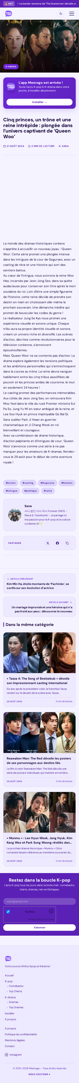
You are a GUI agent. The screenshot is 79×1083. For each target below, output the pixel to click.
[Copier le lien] (67, 543)
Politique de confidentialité (21, 1034)
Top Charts (15, 991)
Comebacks (16, 986)
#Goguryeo (47, 482)
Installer (9, 1013)
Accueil (9, 975)
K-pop (9, 981)
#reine (48, 490)
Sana (28, 506)
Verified (30, 912)
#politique (30, 490)
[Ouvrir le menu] (71, 13)
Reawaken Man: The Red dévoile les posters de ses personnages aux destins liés (39, 760)
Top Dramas (16, 1007)
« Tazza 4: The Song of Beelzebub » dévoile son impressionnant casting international (38, 681)
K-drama (10, 997)
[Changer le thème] (60, 13)
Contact (10, 1046)
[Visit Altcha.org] (51, 912)
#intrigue (11, 490)
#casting (28, 482)
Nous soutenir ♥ (39, 1074)
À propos (10, 1019)
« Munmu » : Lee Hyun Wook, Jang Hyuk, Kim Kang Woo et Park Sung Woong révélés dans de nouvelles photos (39, 842)
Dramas (13, 1002)
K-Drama (11, 66)
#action (11, 482)
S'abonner (39, 927)
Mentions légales (15, 1040)
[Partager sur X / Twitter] (47, 543)
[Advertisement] (39, 201)
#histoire (67, 482)
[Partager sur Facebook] (57, 543)
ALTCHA (48, 919)
